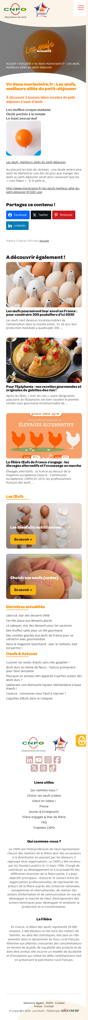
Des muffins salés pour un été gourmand (34, 630)
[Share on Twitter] (18, 303)
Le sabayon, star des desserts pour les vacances (39, 625)
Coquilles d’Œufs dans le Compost (29, 698)
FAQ (44, 822)
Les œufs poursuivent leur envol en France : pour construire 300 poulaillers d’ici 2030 (41, 312)
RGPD (49, 1003)
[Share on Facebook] (10, 303)
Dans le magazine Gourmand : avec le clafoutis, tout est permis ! (41, 646)
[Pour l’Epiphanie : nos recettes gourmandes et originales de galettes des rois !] (44, 360)
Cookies (60, 1003)
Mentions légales (34, 1003)
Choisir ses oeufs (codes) (44, 795)
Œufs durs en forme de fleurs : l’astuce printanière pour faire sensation (41, 669)
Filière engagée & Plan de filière (44, 817)
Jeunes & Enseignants (44, 812)
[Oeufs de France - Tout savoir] (42, 10)
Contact (49, 1006)
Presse (44, 806)
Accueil (11, 63)
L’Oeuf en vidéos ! (44, 801)
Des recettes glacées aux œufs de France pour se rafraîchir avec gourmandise (39, 637)
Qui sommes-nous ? (44, 790)
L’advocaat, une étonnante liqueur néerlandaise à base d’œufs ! (43, 686)
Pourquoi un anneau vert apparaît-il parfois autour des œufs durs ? (44, 678)
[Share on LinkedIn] (26, 303)
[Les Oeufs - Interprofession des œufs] (15, 10)
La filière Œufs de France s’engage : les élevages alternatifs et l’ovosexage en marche (43, 463)
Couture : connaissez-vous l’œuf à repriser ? (36, 693)
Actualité (25, 63)
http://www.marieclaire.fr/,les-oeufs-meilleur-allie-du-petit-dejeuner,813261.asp (43, 190)
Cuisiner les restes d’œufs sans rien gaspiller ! (37, 662)
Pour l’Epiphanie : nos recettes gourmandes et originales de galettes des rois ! (43, 388)
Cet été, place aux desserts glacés (29, 620)
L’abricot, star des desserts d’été (28, 615)
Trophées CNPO (44, 828)
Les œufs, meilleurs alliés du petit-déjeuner (36, 162)
